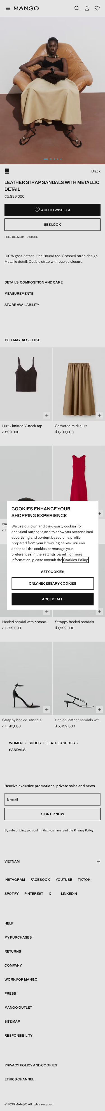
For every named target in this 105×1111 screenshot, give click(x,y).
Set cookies (52, 572)
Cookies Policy (75, 559)
